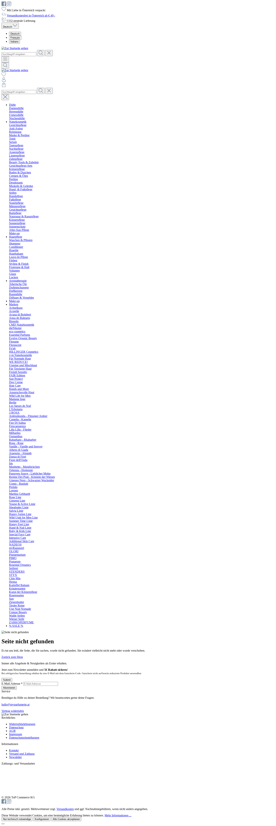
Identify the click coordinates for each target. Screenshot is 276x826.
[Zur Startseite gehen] (15, 48)
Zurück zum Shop (12, 657)
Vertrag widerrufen (13, 710)
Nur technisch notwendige (17, 819)
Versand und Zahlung (22, 753)
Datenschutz (16, 727)
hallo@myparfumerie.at (15, 704)
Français (15, 37)
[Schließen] (3, 823)
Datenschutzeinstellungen (24, 737)
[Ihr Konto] (4, 80)
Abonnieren (9, 687)
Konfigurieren (42, 819)
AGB (12, 730)
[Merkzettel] (4, 75)
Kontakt (14, 750)
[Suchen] (40, 53)
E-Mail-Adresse (12, 683)
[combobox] (19, 54)
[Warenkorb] (4, 86)
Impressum (15, 734)
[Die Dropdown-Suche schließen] (49, 53)
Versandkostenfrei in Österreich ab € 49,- (31, 15)
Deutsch (15, 33)
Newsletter (15, 757)
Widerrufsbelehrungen (22, 724)
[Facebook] (4, 5)
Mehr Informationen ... (118, 815)
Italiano (14, 41)
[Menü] (5, 59)
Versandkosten (65, 809)
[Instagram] (9, 5)
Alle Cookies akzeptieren (66, 819)
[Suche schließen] (5, 97)
